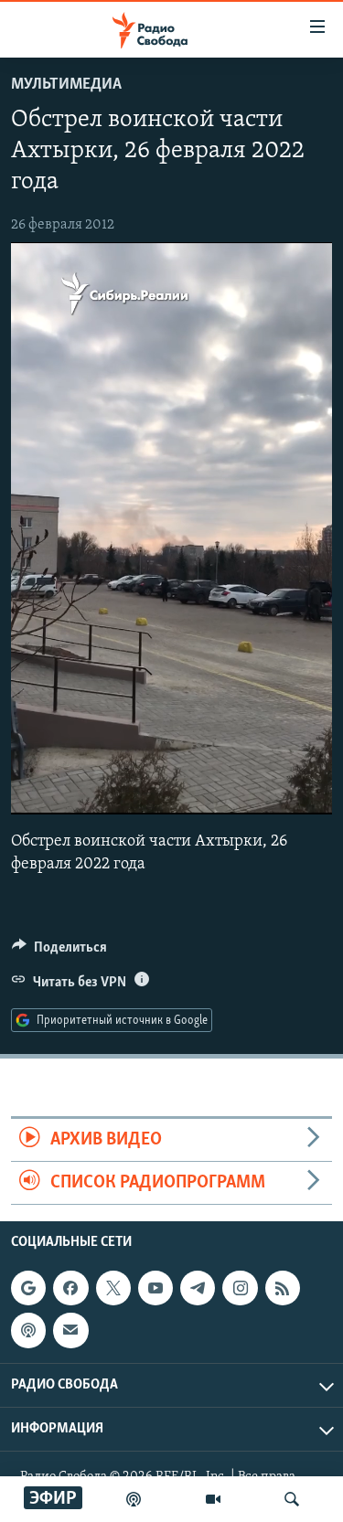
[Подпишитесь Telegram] (197, 1288)
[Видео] (213, 1499)
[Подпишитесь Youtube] (155, 1288)
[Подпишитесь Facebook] (70, 1288)
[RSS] (282, 1288)
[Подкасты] (28, 1331)
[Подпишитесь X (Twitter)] (113, 1288)
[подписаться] (70, 1331)
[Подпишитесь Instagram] (239, 1288)
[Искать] (291, 1499)
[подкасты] (133, 1499)
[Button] (59, 951)
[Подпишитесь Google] (28, 1288)
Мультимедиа (66, 85)
